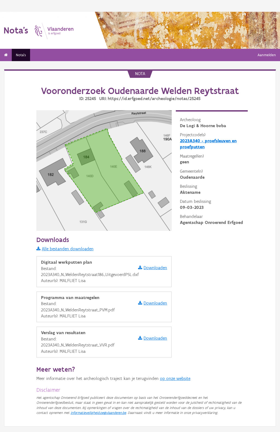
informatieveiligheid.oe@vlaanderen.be (98, 413)
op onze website (175, 378)
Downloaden (155, 267)
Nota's (21, 55)
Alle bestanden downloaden (68, 248)
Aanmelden (267, 55)
